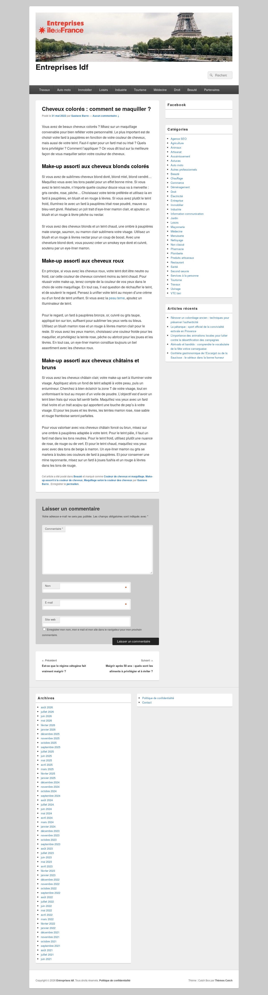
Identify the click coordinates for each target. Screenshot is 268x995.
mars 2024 (47, 822)
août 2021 (47, 950)
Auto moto (64, 90)
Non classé (177, 244)
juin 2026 (46, 716)
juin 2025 (46, 756)
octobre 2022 (49, 888)
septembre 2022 (50, 893)
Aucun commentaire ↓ (106, 116)
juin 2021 (46, 959)
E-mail (49, 602)
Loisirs (103, 90)
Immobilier (85, 90)
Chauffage (177, 178)
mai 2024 (46, 813)
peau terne (117, 297)
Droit (177, 90)
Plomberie (177, 253)
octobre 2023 (49, 840)
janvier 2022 (48, 928)
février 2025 (48, 773)
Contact (147, 702)
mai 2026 (46, 720)
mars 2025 (47, 769)
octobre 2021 (49, 941)
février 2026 (48, 725)
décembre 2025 (50, 734)
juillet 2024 (47, 804)
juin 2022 (46, 906)
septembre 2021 (50, 946)
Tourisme (140, 90)
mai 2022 (46, 910)
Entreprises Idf (62, 66)
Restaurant (177, 262)
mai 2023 (46, 862)
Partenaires (211, 90)
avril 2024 (47, 818)
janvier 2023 (48, 875)
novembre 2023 (50, 835)
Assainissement (180, 156)
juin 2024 (46, 809)
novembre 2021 (50, 937)
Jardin (174, 218)
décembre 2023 (50, 831)
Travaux (44, 90)
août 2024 (47, 800)
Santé (174, 267)
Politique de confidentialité (158, 698)
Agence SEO (179, 139)
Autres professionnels (184, 169)
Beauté (192, 90)
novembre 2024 (50, 787)
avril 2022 (47, 915)
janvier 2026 (48, 729)
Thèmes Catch (223, 980)
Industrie (121, 90)
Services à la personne (184, 275)
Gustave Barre (80, 116)
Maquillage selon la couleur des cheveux (108, 480)
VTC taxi (176, 293)
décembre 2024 (50, 782)
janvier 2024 (48, 826)
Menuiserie (177, 236)
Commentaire (54, 529)
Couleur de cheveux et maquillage (124, 476)
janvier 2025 (48, 778)
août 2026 (47, 707)
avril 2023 (47, 866)
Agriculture (177, 143)
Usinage (175, 289)
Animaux (176, 147)
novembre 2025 (50, 738)
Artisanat (176, 152)
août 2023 (47, 848)
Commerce (177, 183)
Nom (48, 586)
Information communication (187, 214)
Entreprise (177, 200)
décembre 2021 (50, 932)
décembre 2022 (50, 879)
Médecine (160, 90)
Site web (50, 619)
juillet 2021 (47, 954)
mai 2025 (46, 760)
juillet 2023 (47, 853)
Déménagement (180, 187)
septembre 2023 (50, 844)
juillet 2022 (47, 901)
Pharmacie (177, 249)
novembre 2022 (50, 884)
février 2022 (48, 923)
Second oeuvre (180, 271)
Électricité (177, 196)
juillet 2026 (47, 712)
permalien (73, 484)
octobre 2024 (49, 791)
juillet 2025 (47, 751)
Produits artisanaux (182, 258)
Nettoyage (177, 240)
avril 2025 (47, 765)
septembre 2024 (50, 796)
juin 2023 (46, 857)
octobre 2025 (49, 743)
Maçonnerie (178, 227)
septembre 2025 (50, 747)
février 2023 (48, 871)
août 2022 (47, 897)
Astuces (176, 161)
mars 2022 (47, 919)
